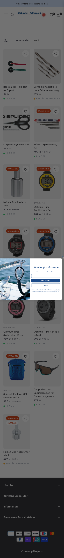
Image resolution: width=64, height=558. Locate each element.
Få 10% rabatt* (45, 280)
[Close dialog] (63, 257)
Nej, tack (45, 285)
